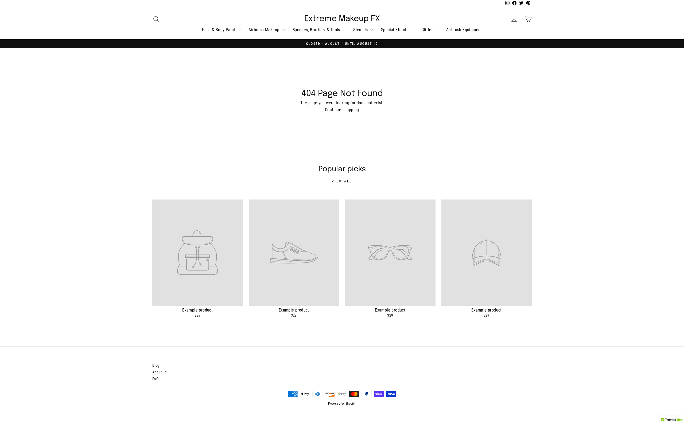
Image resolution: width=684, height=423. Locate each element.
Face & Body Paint (219, 29)
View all (342, 181)
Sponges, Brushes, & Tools (317, 29)
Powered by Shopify (342, 403)
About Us (159, 372)
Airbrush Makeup (264, 29)
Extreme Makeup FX (342, 19)
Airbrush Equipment (464, 29)
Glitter (427, 29)
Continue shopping (342, 110)
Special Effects (395, 29)
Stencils (361, 29)
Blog (156, 365)
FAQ (155, 379)
